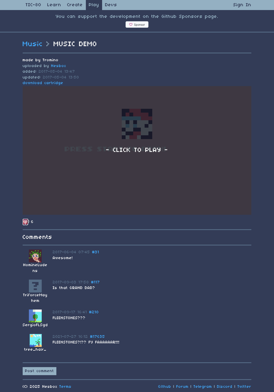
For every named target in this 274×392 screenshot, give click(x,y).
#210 (94, 312)
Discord (224, 387)
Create (75, 5)
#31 (95, 252)
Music (33, 44)
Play (94, 5)
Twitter (244, 387)
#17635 (97, 337)
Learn (54, 5)
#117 (95, 282)
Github (164, 387)
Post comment (39, 371)
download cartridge (43, 83)
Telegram (203, 387)
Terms (65, 387)
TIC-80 (33, 5)
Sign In (242, 5)
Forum (182, 387)
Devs (111, 5)
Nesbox (58, 66)
